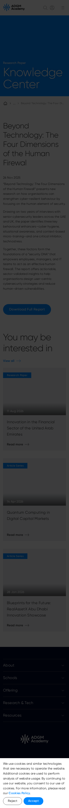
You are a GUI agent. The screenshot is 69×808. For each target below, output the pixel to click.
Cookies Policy (19, 793)
